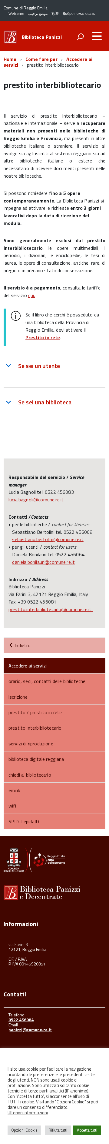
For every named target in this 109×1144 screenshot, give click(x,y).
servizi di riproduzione (30, 743)
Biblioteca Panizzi (42, 37)
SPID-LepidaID (23, 821)
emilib (14, 790)
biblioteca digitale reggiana (36, 759)
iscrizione (18, 697)
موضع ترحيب (38, 13)
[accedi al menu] (97, 36)
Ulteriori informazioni (28, 1113)
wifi (12, 805)
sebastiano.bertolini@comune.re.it (47, 539)
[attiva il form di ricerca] (80, 36)
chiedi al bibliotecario (29, 774)
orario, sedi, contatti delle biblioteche (46, 681)
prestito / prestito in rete (35, 712)
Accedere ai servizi (27, 665)
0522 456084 (21, 1019)
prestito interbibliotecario (34, 727)
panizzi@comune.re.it (30, 1029)
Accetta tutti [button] (87, 1130)
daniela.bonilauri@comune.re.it (43, 562)
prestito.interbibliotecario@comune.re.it (50, 609)
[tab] (54, 365)
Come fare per (41, 59)
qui (31, 295)
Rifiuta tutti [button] (58, 1130)
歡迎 (55, 13)
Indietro (22, 645)
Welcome (16, 13)
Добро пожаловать (79, 13)
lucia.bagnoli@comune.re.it (36, 499)
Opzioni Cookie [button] (24, 1130)
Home (10, 59)
